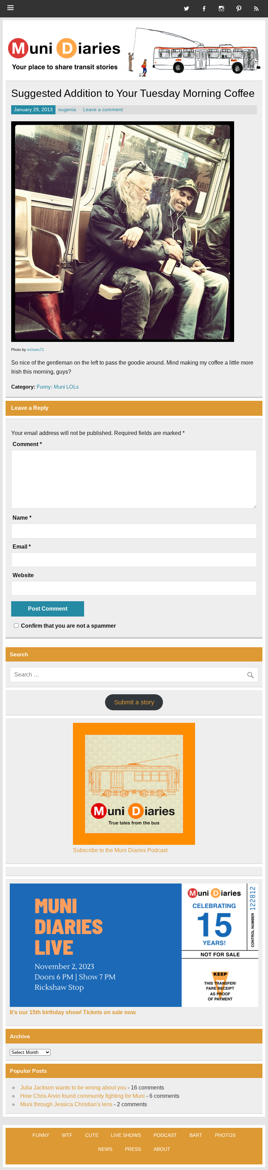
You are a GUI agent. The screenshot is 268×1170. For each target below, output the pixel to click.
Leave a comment (103, 109)
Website (23, 575)
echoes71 (35, 349)
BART (195, 1135)
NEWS (105, 1149)
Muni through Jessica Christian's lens (66, 1104)
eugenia (67, 109)
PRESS (133, 1149)
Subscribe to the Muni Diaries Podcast (120, 850)
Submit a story (134, 702)
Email (22, 547)
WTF (67, 1135)
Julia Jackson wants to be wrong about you (73, 1088)
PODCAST (165, 1135)
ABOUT (162, 1149)
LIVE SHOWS (126, 1135)
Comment (27, 444)
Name (22, 518)
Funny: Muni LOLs (58, 387)
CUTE (91, 1135)
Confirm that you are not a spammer (68, 626)
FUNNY (40, 1135)
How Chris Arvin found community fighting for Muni (82, 1096)
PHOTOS (225, 1135)
